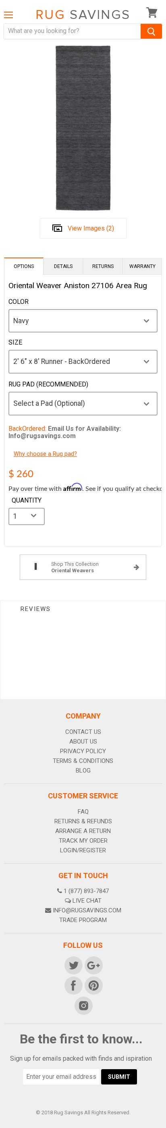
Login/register (83, 850)
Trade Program (83, 920)
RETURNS (103, 266)
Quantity (27, 500)
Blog (83, 770)
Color (18, 302)
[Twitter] (73, 965)
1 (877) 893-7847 (86, 891)
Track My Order (83, 840)
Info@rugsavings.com (87, 910)
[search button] (151, 31)
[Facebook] (73, 985)
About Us (83, 741)
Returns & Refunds (83, 821)
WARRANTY (142, 266)
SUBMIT (119, 1077)
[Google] (93, 965)
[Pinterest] (93, 985)
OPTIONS (24, 266)
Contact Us (83, 731)
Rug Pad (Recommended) (48, 384)
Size (15, 342)
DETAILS (63, 266)
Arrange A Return (83, 831)
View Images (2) (91, 228)
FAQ (83, 811)
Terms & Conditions (83, 760)
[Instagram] (83, 1005)
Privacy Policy (83, 751)
